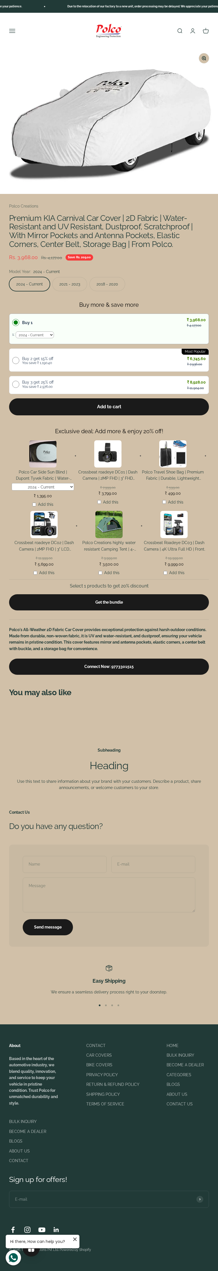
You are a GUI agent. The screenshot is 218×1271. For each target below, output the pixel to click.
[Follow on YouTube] (42, 1230)
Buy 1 (27, 322)
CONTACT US (180, 1104)
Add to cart (109, 406)
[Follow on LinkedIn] (56, 1230)
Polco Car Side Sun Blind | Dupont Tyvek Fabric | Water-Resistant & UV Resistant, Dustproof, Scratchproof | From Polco (43, 476)
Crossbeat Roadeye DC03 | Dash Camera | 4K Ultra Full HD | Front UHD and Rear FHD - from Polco (174, 546)
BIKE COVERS (99, 1065)
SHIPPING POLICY (103, 1094)
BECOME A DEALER (185, 1065)
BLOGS (173, 1084)
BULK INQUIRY (180, 1055)
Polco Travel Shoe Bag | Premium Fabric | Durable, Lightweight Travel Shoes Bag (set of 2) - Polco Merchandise (173, 476)
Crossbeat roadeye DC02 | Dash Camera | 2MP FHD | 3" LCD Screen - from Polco (44, 546)
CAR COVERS (99, 1055)
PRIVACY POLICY (102, 1075)
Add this (45, 504)
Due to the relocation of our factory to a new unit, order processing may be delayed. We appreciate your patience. (134, 6)
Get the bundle (109, 602)
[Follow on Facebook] (13, 1230)
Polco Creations (23, 206)
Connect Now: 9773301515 (109, 666)
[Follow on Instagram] (27, 1230)
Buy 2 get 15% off (37, 360)
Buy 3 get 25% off (38, 384)
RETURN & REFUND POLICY (112, 1084)
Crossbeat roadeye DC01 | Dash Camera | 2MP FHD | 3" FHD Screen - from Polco (107, 476)
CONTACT (96, 1045)
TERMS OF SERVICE (105, 1104)
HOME (173, 1045)
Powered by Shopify (75, 1250)
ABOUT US (177, 1094)
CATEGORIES (179, 1075)
